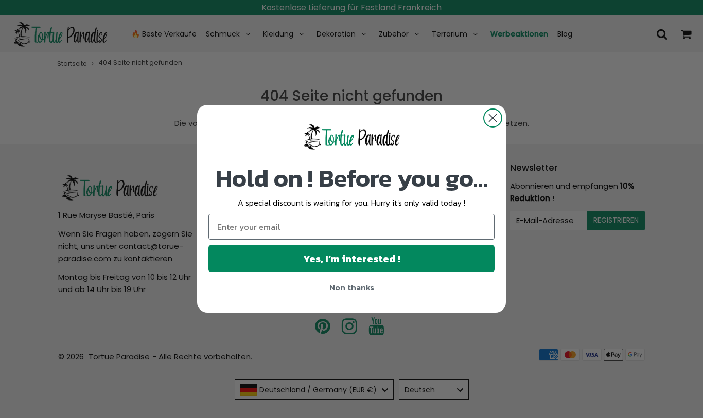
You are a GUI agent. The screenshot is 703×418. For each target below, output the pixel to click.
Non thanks (351, 288)
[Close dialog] (493, 118)
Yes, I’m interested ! (351, 259)
